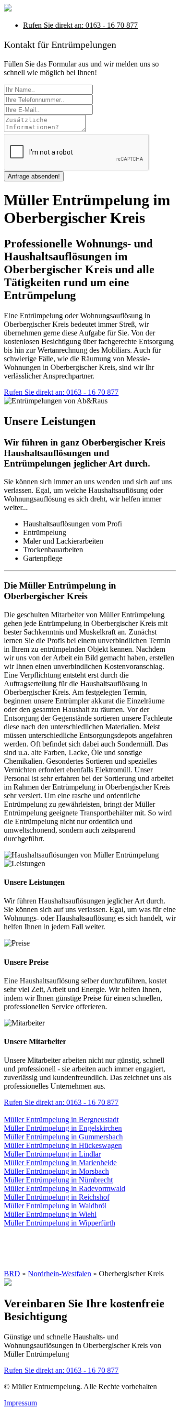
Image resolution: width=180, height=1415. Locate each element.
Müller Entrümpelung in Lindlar (52, 1154)
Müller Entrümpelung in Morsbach (56, 1171)
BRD (12, 1274)
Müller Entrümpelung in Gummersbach (63, 1137)
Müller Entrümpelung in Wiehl (50, 1214)
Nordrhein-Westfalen (59, 1274)
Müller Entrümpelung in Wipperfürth (59, 1223)
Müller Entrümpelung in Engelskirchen (63, 1128)
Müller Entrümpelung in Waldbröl (55, 1206)
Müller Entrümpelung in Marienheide (60, 1163)
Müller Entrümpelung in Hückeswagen (63, 1145)
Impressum (20, 1403)
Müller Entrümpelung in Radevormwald (64, 1188)
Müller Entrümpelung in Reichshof (56, 1197)
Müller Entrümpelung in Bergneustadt (61, 1119)
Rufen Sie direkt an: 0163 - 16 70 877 (80, 25)
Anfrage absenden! (34, 176)
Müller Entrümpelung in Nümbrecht (58, 1180)
